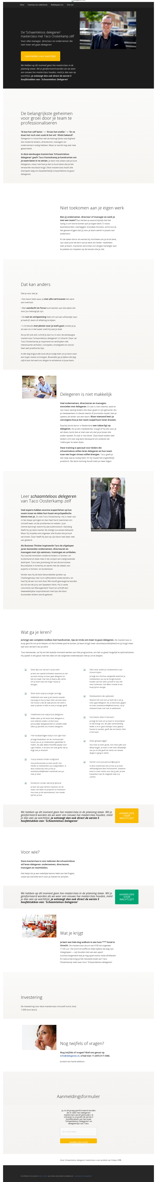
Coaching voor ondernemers (38, 5)
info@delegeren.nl (69, 1055)
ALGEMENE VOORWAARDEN (83, 1176)
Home (22, 5)
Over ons (70, 5)
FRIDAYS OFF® (42, 1176)
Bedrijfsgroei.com (57, 5)
